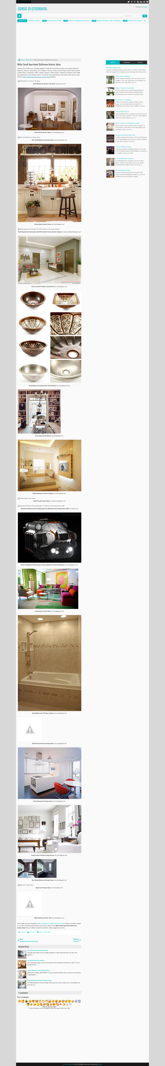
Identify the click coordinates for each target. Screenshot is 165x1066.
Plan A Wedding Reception (123, 170)
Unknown (32, 932)
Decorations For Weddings (123, 100)
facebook (131, 2)
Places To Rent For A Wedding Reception (127, 123)
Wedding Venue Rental (121, 20)
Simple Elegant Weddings (122, 76)
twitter (128, 2)
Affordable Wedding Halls (113, 67)
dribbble (144, 2)
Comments (126, 62)
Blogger (145, 7)
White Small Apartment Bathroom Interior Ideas (39, 64)
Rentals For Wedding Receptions (65, 20)
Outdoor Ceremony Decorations (124, 88)
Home (19, 16)
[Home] (19, 60)
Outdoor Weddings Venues (123, 146)
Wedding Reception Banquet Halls (125, 135)
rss (138, 2)
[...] (33, 954)
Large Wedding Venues (122, 111)
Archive (140, 62)
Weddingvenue (141, 20)
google (134, 2)
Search (145, 15)
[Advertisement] (49, 41)
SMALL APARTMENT (45, 932)
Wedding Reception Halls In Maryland (95, 20)
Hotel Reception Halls (40, 20)
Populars (112, 62)
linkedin (141, 2)
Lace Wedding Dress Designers (124, 158)
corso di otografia (32, 8)
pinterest (147, 2)
